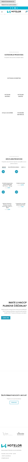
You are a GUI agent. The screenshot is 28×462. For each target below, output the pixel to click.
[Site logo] (14, 11)
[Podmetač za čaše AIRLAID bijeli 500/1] (20, 196)
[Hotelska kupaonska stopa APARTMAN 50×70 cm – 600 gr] (7, 176)
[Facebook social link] (11, 8)
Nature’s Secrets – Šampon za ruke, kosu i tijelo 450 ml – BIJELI (7, 205)
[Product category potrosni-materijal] (20, 107)
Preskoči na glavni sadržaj (9, 4)
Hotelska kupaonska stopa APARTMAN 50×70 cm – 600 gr (7, 185)
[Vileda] (20, 434)
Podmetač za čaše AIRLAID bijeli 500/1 (20, 204)
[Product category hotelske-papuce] (20, 89)
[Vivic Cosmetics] (7, 434)
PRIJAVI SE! (14, 402)
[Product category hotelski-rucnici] (7, 89)
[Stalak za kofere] (20, 176)
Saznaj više (6, 317)
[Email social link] (15, 8)
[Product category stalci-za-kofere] (7, 107)
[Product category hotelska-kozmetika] (14, 70)
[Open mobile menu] (2, 11)
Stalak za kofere (20, 183)
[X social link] (13, 8)
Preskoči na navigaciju (8, 1)
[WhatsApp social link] (17, 8)
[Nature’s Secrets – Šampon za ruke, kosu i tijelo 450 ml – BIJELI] (7, 196)
